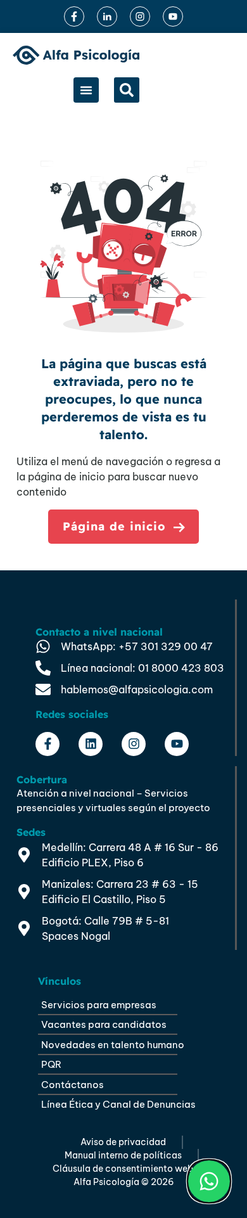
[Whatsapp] (209, 1181)
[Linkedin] (91, 744)
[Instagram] (134, 744)
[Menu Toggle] (86, 90)
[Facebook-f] (47, 744)
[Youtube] (177, 744)
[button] (126, 90)
